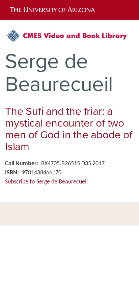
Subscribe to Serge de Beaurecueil (46, 182)
